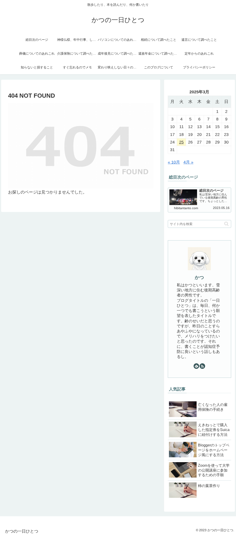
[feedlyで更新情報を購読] (196, 366)
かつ (199, 277)
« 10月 (174, 162)
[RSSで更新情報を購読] (202, 366)
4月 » (188, 162)
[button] (226, 223)
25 (181, 142)
